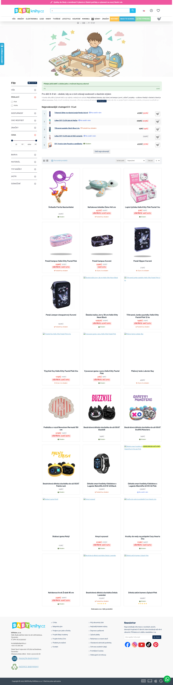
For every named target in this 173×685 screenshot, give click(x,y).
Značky (14, 127)
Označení (15, 183)
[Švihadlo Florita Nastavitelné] (61, 187)
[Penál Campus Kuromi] (102, 241)
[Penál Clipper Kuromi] (142, 241)
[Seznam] (47, 160)
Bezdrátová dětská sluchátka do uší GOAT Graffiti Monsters (142, 428)
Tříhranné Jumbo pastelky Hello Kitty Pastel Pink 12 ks (143, 316)
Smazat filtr (33, 83)
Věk (83, 22)
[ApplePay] (155, 681)
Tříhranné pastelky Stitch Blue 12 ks (67, 128)
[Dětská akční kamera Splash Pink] (142, 572)
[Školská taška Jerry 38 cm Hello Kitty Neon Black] (102, 294)
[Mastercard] (150, 681)
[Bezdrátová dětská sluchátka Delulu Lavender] (102, 572)
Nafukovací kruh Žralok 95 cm (61, 592)
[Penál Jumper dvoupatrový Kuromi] (61, 294)
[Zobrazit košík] (159, 18)
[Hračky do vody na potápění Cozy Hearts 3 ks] (142, 516)
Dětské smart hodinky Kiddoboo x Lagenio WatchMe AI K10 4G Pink (142, 484)
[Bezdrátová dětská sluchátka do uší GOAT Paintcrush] (61, 463)
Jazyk (14, 176)
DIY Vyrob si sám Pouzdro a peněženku (68, 144)
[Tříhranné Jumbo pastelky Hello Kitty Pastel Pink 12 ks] (142, 294)
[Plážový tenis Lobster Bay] (142, 351)
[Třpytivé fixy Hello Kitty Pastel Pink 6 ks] (61, 351)
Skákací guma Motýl (61, 536)
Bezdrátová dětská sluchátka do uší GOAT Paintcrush (61, 484)
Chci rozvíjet (17, 120)
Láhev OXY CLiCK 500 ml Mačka (65, 120)
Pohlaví (15, 97)
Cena (13, 135)
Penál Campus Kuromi (101, 261)
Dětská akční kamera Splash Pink (142, 592)
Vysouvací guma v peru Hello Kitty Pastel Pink (101, 372)
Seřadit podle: (120, 161)
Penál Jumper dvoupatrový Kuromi (61, 315)
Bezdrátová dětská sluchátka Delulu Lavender (101, 593)
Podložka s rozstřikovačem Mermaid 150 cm (61, 428)
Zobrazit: (150, 161)
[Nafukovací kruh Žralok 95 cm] (61, 572)
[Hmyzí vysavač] (102, 516)
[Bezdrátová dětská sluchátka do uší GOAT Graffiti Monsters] (142, 407)
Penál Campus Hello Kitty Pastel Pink (61, 261)
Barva (14, 154)
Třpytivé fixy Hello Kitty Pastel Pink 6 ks (61, 371)
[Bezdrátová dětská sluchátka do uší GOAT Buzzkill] (102, 407)
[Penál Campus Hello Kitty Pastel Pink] (61, 241)
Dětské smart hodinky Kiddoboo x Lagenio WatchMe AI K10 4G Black (101, 484)
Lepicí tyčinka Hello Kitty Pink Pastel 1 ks (142, 207)
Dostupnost (17, 113)
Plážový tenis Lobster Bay (142, 371)
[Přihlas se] (151, 10)
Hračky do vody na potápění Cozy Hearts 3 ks (142, 537)
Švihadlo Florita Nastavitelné (61, 207)
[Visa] (143, 681)
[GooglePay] (161, 681)
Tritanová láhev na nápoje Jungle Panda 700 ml (71, 113)
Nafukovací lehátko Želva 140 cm (102, 207)
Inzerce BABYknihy (29, 666)
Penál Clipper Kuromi (142, 261)
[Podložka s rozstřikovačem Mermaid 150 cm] (61, 407)
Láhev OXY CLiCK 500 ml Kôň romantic (68, 136)
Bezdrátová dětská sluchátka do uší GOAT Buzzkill (102, 428)
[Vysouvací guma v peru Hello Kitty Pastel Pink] (102, 351)
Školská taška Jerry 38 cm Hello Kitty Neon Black (102, 316)
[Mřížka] (44, 161)
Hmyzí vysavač (101, 536)
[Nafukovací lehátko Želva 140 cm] (102, 187)
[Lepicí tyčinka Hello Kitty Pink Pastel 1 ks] (142, 187)
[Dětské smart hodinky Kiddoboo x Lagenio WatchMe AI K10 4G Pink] (142, 463)
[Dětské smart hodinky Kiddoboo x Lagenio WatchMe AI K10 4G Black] (102, 463)
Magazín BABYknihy (29, 658)
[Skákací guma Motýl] (61, 516)
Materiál (15, 162)
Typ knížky (16, 169)
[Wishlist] (158, 10)
